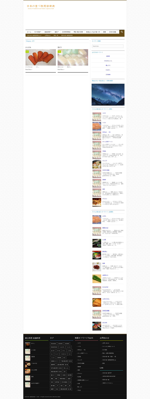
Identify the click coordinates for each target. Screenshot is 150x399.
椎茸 (56, 378)
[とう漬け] (27, 351)
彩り (65, 371)
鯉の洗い (105, 251)
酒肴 (104, 32)
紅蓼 (104, 263)
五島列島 (59, 357)
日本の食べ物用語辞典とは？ (34, 35)
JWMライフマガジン (107, 383)
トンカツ (53, 357)
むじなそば (105, 287)
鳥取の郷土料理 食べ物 (66, 389)
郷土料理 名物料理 (32, 338)
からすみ (28, 47)
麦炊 (32, 376)
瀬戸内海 (57, 382)
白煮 (79, 383)
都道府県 (47, 32)
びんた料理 (34, 370)
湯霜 (104, 189)
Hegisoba (53, 343)
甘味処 (104, 151)
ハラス (104, 122)
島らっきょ (66, 368)
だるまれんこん (108, 60)
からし (63, 350)
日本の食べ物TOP (107, 373)
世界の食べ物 (105, 379)
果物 (52, 378)
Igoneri (67, 343)
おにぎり (53, 350)
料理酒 (58, 375)
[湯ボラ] (73, 57)
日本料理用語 (66, 32)
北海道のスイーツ (55, 361)
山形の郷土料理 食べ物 (62, 364)
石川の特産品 (64, 382)
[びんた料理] (27, 371)
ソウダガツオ (63, 354)
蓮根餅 (104, 179)
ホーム (29, 32)
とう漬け (33, 350)
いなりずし (62, 347)
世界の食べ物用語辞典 (67, 35)
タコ (70, 354)
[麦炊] (27, 378)
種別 (56, 32)
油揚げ (69, 378)
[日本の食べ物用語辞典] (40, 7)
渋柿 (52, 382)
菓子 (66, 385)
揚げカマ (53, 375)
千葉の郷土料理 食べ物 (66, 361)
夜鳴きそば (105, 227)
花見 (61, 385)
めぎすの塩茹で (35, 383)
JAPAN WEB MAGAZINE (108, 376)
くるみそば (34, 363)
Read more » (29, 69)
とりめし (70, 350)
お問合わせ (48, 35)
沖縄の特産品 (62, 378)
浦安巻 (33, 356)
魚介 (57, 389)
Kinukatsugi (54, 347)
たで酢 (104, 239)
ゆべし (33, 343)
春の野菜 (70, 375)
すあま (79, 390)
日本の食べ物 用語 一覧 (109, 356)
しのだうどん (106, 298)
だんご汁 (105, 160)
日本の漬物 (112, 32)
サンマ (56, 354)
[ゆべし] (27, 344)
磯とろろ (108, 65)
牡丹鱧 (79, 376)
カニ (52, 354)
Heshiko (60, 343)
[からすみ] (41, 57)
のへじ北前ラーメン (108, 141)
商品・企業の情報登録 (108, 353)
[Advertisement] (90, 14)
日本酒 (63, 375)
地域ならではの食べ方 (93, 32)
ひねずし (108, 70)
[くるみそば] (27, 364)
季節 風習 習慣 (78, 32)
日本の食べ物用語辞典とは (109, 360)
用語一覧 (56, 35)
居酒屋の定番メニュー (83, 380)
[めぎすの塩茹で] (27, 384)
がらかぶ (105, 198)
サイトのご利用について (108, 346)
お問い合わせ (105, 343)
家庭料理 (53, 364)
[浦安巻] (27, 358)
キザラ (104, 113)
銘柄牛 (52, 389)
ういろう (69, 347)
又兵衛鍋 (108, 74)
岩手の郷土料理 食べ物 (56, 368)
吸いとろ (80, 387)
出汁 (64, 357)
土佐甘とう (105, 275)
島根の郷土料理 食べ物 (56, 371)
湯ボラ (60, 47)
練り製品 (53, 385)
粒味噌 (108, 56)
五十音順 (37, 32)
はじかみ (105, 322)
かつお (58, 350)
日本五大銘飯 (106, 170)
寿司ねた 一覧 (106, 132)
